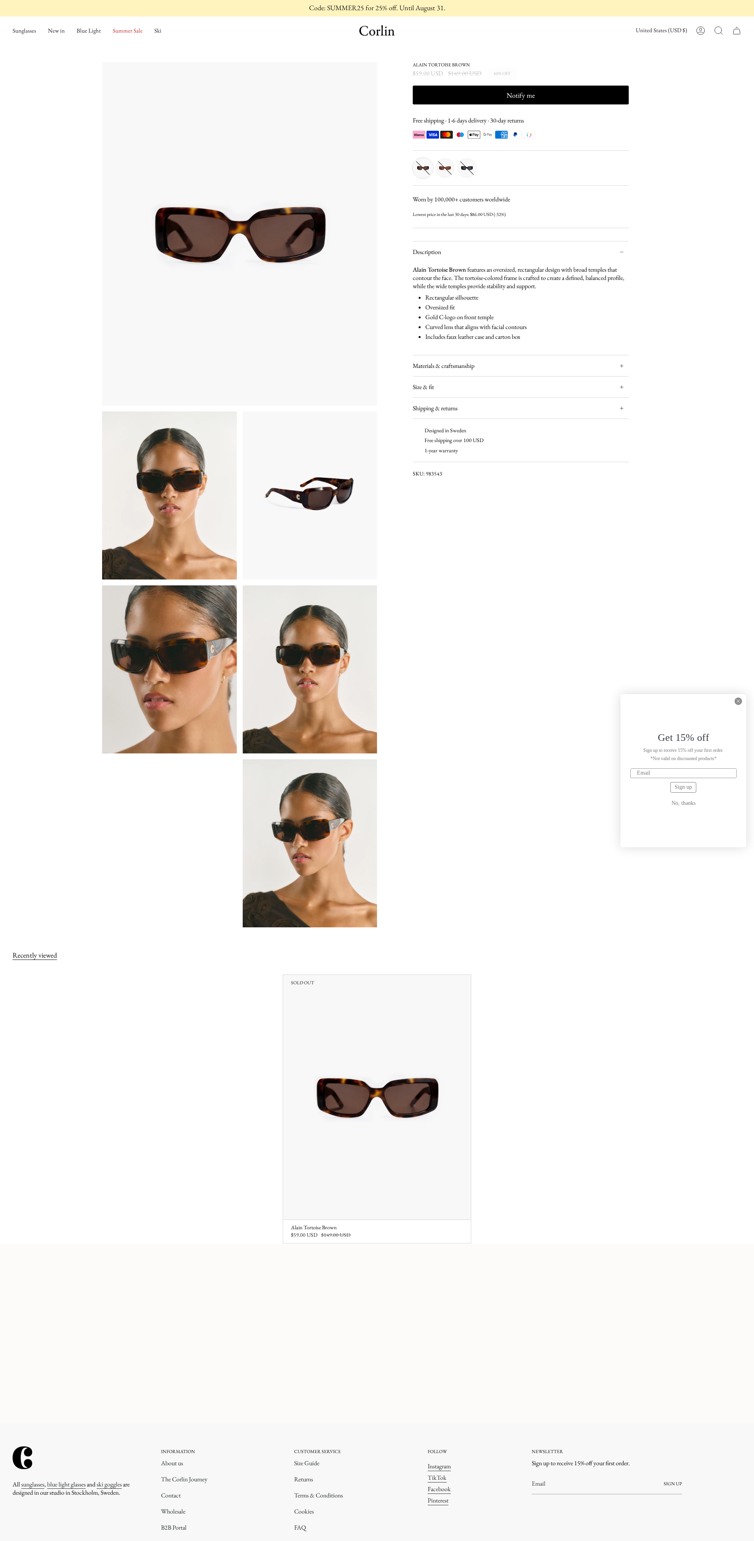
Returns (303, 1479)
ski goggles (109, 1484)
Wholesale (173, 1511)
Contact (171, 1495)
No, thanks (683, 803)
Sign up (683, 787)
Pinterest (438, 1500)
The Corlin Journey (184, 1479)
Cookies (304, 1511)
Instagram (439, 1466)
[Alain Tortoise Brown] (377, 1097)
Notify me (521, 95)
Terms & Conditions (318, 1495)
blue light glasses (66, 1484)
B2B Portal (174, 1527)
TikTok (437, 1477)
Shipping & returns (435, 408)
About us (172, 1463)
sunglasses (32, 1484)
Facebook (439, 1489)
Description (427, 252)
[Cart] (737, 30)
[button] (24, 30)
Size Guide (306, 1463)
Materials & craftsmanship (443, 366)
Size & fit (423, 387)
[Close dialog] (738, 701)
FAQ (300, 1527)
